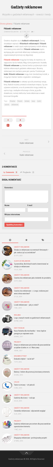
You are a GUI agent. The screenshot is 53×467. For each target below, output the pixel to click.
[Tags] (43, 240)
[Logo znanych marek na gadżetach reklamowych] (7, 319)
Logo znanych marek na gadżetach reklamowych (32, 318)
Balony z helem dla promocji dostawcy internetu (32, 372)
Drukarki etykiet (20, 356)
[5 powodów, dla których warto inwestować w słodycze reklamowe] (7, 265)
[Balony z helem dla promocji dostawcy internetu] (7, 373)
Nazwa (7, 205)
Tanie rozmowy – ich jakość (24, 385)
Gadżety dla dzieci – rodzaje (24, 398)
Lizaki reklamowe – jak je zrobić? (26, 305)
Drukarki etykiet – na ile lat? (24, 359)
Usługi (16, 382)
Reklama (17, 315)
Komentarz (9, 188)
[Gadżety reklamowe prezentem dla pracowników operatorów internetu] (7, 425)
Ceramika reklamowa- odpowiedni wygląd (29, 411)
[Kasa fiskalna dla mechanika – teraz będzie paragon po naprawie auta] (7, 332)
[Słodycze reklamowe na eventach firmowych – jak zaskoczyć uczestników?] (7, 251)
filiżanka (12, 101)
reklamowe (15, 105)
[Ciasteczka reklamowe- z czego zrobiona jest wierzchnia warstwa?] (7, 292)
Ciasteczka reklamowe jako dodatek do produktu (32, 278)
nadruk (7, 105)
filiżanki (19, 101)
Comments (11, 172)
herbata (27, 101)
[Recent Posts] (10, 240)
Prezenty (17, 342)
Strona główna (6, 24)
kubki (39, 101)
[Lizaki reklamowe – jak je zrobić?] (7, 306)
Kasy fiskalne (19, 328)
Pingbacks (28, 172)
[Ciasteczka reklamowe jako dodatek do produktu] (7, 279)
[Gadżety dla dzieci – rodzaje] (7, 399)
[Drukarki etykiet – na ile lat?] (7, 360)
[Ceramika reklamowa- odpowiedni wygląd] (7, 412)
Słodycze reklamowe (22, 261)
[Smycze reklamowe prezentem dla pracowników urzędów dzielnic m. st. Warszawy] (7, 346)
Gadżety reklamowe (26, 7)
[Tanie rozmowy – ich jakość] (7, 386)
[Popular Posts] (26, 240)
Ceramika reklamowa (11, 32)
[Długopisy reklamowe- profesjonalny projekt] (7, 439)
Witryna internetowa (12, 214)
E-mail (29, 205)
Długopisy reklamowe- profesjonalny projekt (30, 438)
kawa (33, 101)
